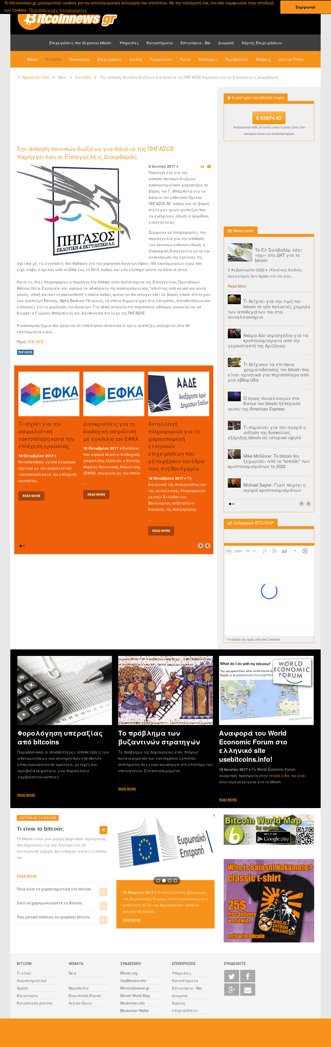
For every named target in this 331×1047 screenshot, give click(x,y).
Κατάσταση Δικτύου (35, 1003)
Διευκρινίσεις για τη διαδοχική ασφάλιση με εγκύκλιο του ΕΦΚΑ (111, 431)
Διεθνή (136, 59)
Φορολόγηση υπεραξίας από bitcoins (60, 737)
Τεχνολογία (161, 59)
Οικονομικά (79, 59)
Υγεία (185, 59)
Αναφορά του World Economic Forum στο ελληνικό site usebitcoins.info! (253, 746)
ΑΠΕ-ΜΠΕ (36, 341)
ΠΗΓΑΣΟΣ (25, 352)
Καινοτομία (27, 995)
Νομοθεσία (79, 988)
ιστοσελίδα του (283, 775)
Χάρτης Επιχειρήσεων (262, 42)
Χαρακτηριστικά (32, 980)
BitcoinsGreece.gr (134, 988)
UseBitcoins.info (133, 980)
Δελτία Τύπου (291, 59)
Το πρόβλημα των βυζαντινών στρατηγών (159, 737)
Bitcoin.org (129, 973)
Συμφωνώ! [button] (306, 7)
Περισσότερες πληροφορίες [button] (58, 10)
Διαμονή (226, 42)
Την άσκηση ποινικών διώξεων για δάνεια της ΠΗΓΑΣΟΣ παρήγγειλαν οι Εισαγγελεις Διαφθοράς (95, 152)
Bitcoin (32, 59)
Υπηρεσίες (129, 42)
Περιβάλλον (236, 59)
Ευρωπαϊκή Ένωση (85, 995)
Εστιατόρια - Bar (195, 42)
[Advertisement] (111, 115)
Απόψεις (263, 59)
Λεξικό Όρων (80, 1003)
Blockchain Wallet (134, 1010)
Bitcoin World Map (135, 995)
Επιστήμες (208, 59)
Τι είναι (24, 973)
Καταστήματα (160, 42)
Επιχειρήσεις (109, 59)
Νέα (72, 973)
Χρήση (22, 988)
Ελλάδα (53, 59)
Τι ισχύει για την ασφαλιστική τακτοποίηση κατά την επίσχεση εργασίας (46, 435)
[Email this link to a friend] (209, 166)
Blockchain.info (132, 1003)
